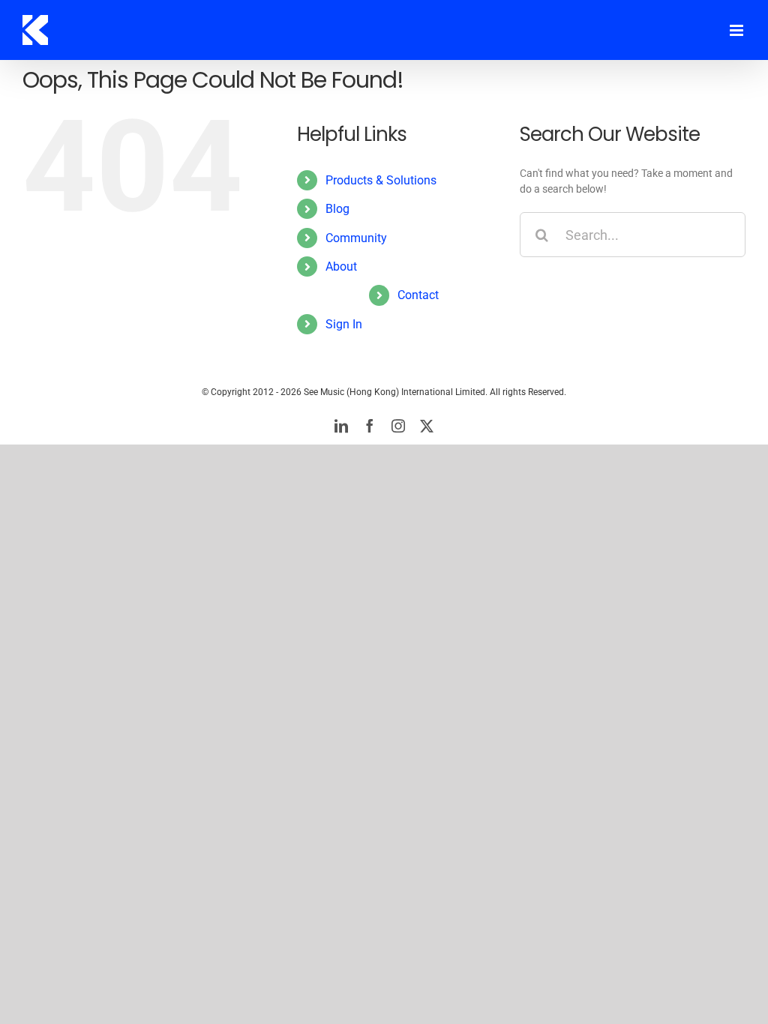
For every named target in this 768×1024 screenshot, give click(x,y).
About (341, 266)
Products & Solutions (381, 180)
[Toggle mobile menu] (738, 30)
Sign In (344, 324)
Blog (338, 209)
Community (356, 238)
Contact (418, 295)
